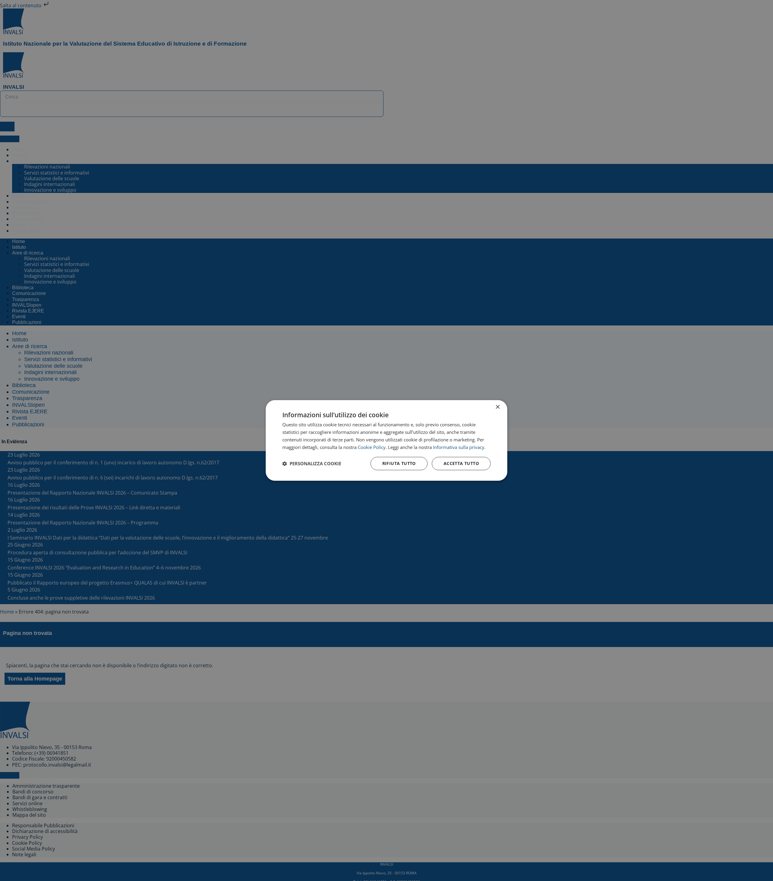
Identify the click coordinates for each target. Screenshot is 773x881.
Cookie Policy (372, 447)
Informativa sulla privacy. (459, 447)
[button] (311, 463)
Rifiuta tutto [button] (399, 463)
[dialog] (386, 440)
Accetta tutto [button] (461, 463)
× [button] (497, 407)
